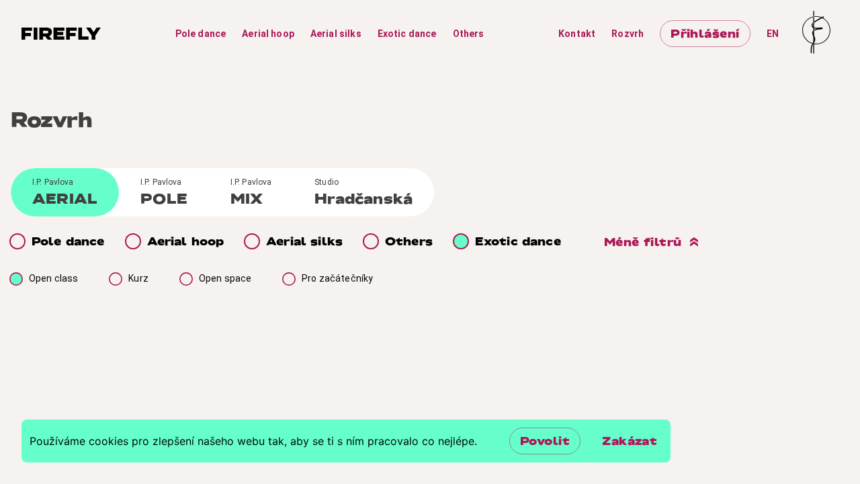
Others (468, 33)
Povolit (545, 440)
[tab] (65, 192)
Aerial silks (335, 33)
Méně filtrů (643, 241)
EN (773, 33)
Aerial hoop (268, 33)
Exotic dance (407, 33)
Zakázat (629, 440)
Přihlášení (705, 33)
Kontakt (576, 33)
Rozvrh (627, 33)
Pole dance (200, 33)
